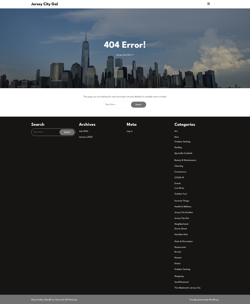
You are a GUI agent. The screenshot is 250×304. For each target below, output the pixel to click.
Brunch (177, 252)
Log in (130, 131)
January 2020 (85, 137)
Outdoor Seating (182, 142)
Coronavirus (180, 172)
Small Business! (181, 282)
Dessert (177, 258)
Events (177, 183)
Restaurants (180, 247)
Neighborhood (181, 224)
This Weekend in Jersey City (187, 288)
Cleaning (178, 166)
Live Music (179, 188)
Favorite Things (181, 201)
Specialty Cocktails (183, 153)
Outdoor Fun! (180, 194)
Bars (176, 137)
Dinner (177, 264)
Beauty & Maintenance (185, 160)
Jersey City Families (183, 212)
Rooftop (178, 147)
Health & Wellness (182, 207)
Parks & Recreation (183, 241)
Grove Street (180, 229)
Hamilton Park (181, 235)
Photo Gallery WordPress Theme (46, 300)
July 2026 (83, 131)
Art (176, 131)
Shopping (179, 276)
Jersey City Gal (44, 4)
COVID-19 (179, 178)
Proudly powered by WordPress (204, 300)
